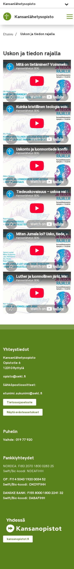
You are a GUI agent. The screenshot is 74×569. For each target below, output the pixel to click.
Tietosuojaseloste (19, 402)
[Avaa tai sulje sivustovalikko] (66, 3)
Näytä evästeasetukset (23, 412)
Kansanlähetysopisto (19, 3)
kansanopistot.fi (18, 539)
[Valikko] (70, 16)
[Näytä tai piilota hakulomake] (60, 16)
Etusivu (8, 34)
